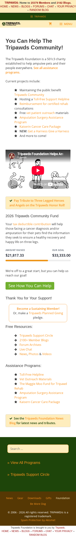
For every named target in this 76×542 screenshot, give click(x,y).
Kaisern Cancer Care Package (40, 402)
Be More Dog (38, 504)
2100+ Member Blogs (34, 340)
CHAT (50, 6)
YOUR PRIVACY (66, 6)
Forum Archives (30, 345)
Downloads (34, 498)
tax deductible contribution (32, 224)
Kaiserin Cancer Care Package (40, 127)
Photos (34, 354)
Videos (47, 354)
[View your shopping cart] (50, 24)
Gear (20, 498)
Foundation (63, 498)
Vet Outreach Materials (36, 379)
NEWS (14, 6)
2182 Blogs (64, 2)
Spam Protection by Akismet (38, 520)
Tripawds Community (29, 95)
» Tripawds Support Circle (28, 474)
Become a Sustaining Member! (38, 309)
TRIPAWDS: (12, 2)
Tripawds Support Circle (36, 335)
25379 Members (40, 2)
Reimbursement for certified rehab (44, 104)
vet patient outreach (40, 113)
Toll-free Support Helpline (51, 99)
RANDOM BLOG (39, 10)
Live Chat (26, 349)
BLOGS (25, 6)
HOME (4, 6)
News (23, 354)
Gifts (48, 498)
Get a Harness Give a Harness (48, 131)
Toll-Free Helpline (32, 374)
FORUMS (38, 6)
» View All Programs (23, 463)
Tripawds (60, 527)
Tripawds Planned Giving (46, 313)
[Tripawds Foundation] (13, 24)
